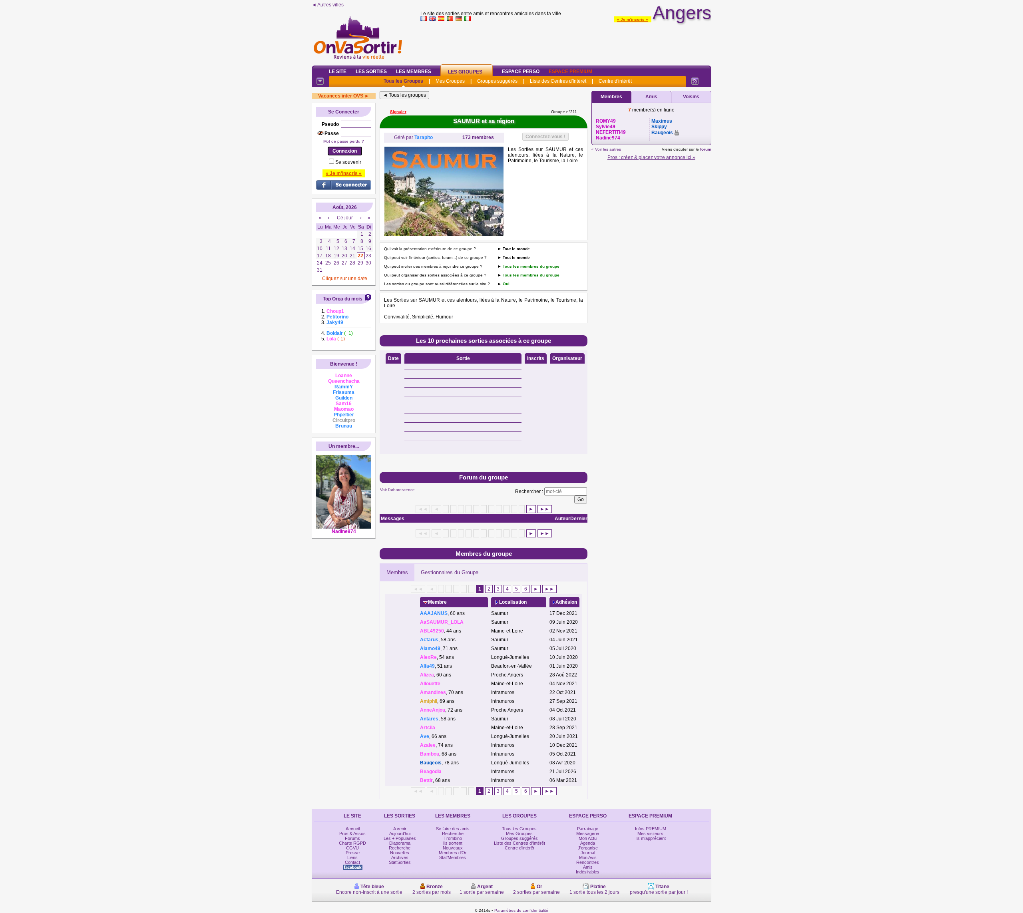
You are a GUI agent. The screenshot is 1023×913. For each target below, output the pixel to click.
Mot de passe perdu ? (343, 141)
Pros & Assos (352, 833)
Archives (399, 857)
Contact (352, 862)
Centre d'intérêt (615, 81)
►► (544, 509)
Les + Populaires (400, 838)
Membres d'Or (453, 852)
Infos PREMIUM (650, 828)
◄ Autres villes (328, 5)
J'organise (588, 847)
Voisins (691, 96)
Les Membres (413, 71)
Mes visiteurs (650, 833)
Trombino (453, 838)
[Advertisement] (565, 42)
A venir (399, 828)
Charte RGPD (352, 843)
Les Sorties (371, 71)
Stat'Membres (452, 857)
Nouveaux (453, 847)
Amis (651, 96)
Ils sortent (452, 843)
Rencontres (587, 862)
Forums (352, 838)
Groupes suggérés (497, 81)
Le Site (337, 71)
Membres (397, 572)
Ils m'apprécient (650, 838)
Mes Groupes (450, 81)
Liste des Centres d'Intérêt (558, 81)
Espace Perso (520, 71)
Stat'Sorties (400, 862)
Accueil (353, 828)
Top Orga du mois (342, 299)
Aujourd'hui (399, 833)
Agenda (587, 843)
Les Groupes (465, 72)
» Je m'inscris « (632, 19)
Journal (588, 852)
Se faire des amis (453, 828)
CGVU (352, 847)
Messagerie (587, 833)
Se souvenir (348, 162)
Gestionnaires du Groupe (449, 572)
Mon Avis (588, 857)
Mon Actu (588, 838)
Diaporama (399, 843)
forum (705, 149)
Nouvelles (399, 852)
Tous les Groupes (403, 81)
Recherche (399, 847)
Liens (352, 857)
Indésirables (587, 871)
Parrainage (587, 828)
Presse (353, 852)
